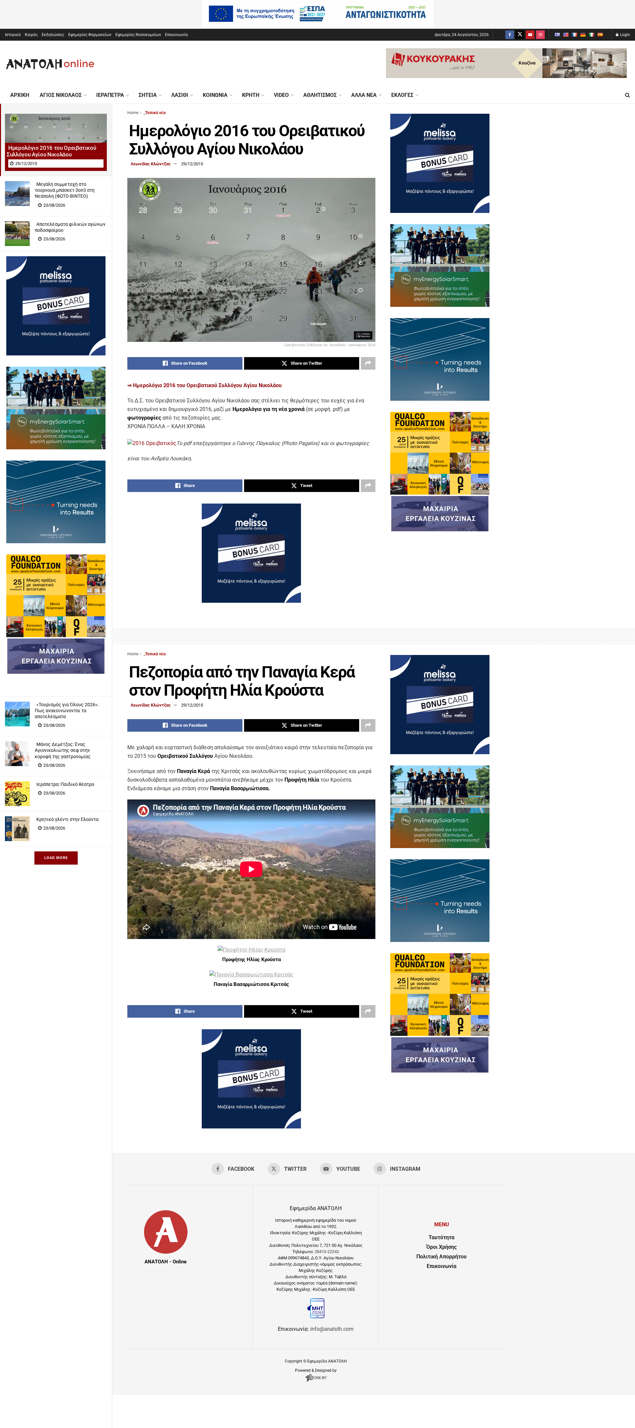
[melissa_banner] (56, 353)
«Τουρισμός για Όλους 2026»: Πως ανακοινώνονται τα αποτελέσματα (67, 710)
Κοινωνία (215, 95)
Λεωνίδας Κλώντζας (151, 163)
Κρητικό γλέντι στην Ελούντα (67, 819)
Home (132, 112)
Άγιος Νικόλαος (61, 95)
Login (624, 34)
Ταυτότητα (441, 1237)
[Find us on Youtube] (530, 35)
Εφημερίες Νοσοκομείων (138, 34)
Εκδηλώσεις (53, 34)
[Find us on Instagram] (540, 35)
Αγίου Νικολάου (262, 385)
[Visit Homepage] (50, 64)
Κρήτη (250, 95)
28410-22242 (327, 1251)
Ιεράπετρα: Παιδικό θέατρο (65, 784)
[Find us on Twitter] (520, 35)
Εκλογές (402, 95)
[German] (583, 34)
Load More (56, 858)
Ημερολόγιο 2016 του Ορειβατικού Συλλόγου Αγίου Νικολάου (51, 151)
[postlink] (56, 139)
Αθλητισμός (320, 95)
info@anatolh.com (332, 1329)
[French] (574, 34)
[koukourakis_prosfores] (506, 76)
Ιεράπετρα (110, 95)
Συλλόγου (230, 385)
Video (281, 95)
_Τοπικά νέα (155, 112)
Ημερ (139, 385)
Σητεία (148, 95)
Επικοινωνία (176, 34)
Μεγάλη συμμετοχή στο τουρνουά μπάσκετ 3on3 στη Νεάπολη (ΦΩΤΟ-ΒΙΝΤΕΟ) (65, 190)
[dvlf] (56, 541)
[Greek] (557, 34)
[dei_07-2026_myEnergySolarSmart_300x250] (56, 447)
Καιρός (31, 34)
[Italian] (591, 34)
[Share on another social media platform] (368, 363)
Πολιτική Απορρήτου (441, 1256)
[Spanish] (600, 34)
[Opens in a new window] (316, 1382)
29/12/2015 (192, 163)
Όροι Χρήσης (441, 1247)
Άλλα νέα (364, 95)
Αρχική (19, 95)
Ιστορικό (13, 34)
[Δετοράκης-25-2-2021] (56, 672)
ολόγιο (154, 385)
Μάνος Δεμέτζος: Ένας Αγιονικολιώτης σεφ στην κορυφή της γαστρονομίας (63, 750)
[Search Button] (627, 95)
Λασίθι (179, 95)
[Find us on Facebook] (509, 35)
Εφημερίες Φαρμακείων (89, 34)
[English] (566, 34)
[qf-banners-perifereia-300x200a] (56, 635)
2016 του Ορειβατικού (189, 385)
